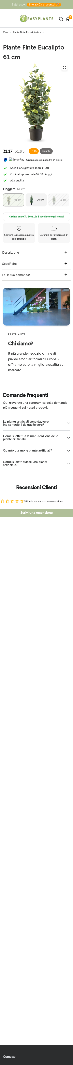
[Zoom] (64, 67)
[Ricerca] (61, 19)
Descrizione (10, 252)
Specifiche (9, 264)
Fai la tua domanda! (16, 275)
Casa (5, 32)
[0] (67, 19)
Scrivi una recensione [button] (36, 513)
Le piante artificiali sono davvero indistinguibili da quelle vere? (26, 423)
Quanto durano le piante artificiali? (27, 450)
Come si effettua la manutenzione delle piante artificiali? (30, 437)
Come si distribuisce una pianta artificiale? (25, 463)
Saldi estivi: (35, 4)
